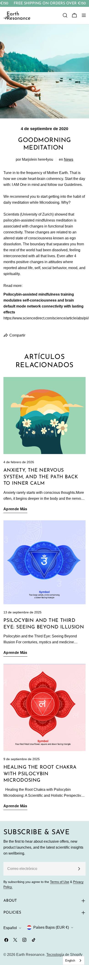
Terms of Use (59, 882)
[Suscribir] (79, 869)
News (68, 159)
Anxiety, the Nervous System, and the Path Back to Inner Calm (40, 477)
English (70, 960)
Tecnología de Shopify (64, 955)
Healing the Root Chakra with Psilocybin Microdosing (40, 774)
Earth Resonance (30, 955)
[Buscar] (65, 15)
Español (10, 928)
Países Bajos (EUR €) (51, 927)
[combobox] (73, 960)
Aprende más (15, 509)
